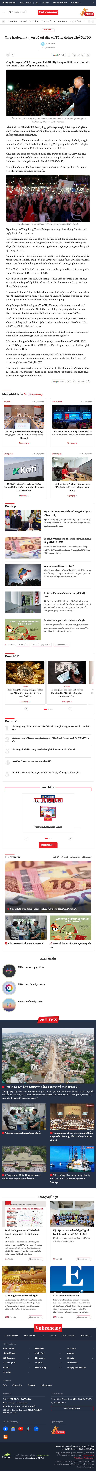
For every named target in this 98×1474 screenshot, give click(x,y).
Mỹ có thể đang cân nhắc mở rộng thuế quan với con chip (67, 513)
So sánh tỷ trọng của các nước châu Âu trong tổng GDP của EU (67, 541)
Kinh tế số (46, 21)
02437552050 (60, 1403)
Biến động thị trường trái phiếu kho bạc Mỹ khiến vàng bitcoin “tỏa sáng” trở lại (25, 693)
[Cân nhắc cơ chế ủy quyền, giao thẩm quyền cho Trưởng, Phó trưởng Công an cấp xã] (72, 1116)
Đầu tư (23, 21)
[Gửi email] (78, 55)
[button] (45, 709)
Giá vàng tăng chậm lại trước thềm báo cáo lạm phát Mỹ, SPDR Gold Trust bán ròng (51, 728)
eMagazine (86, 857)
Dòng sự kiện (48, 1197)
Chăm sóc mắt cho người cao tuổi (26, 943)
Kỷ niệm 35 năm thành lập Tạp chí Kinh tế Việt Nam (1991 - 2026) (71, 1232)
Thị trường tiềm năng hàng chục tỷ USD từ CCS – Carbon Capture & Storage (70, 1179)
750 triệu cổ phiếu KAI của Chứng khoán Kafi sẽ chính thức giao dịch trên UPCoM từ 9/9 (24, 487)
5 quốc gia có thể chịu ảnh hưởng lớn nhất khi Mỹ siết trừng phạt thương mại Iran (67, 693)
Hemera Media (42, 1455)
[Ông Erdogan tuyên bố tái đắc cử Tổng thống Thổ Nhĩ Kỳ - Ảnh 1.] (48, 176)
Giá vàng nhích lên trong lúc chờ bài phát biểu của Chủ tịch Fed (43, 749)
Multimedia (13, 857)
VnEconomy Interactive (66, 1296)
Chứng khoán (9, 3)
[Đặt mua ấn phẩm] (87, 12)
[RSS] (5, 1436)
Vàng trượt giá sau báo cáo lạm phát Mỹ (31, 761)
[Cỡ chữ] (13, 55)
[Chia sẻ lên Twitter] (74, 55)
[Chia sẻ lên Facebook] (69, 55)
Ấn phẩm (48, 787)
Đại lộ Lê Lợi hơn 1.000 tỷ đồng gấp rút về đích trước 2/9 (42, 1087)
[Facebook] (5, 1428)
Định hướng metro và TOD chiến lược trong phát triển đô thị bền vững (22, 1234)
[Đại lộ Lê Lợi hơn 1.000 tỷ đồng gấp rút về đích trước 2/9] (48, 1055)
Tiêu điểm (12, 21)
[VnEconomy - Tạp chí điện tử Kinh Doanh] (48, 1328)
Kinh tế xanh (60, 21)
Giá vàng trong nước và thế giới (21, 1296)
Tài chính (34, 21)
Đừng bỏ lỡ (12, 656)
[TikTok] (28, 1428)
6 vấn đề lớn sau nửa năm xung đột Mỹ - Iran (65, 595)
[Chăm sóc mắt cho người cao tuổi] (24, 1116)
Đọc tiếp (10, 506)
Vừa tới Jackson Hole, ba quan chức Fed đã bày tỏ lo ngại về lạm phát (46, 772)
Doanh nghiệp (57, 401)
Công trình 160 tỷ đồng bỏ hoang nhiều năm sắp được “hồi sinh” (21, 1177)
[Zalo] (36, 1428)
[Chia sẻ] (88, 55)
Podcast (64, 857)
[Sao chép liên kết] (83, 55)
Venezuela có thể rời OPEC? (59, 566)
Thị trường (75, 21)
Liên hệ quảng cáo (72, 1408)
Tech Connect (60, 3)
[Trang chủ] (3, 21)
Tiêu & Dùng (25, 3)
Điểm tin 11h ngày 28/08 (31, 984)
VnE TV (45, 3)
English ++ (76, 3)
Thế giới (25, 686)
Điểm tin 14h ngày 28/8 (31, 967)
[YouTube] (20, 1428)
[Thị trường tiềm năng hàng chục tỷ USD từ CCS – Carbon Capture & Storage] (72, 1159)
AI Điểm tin (48, 958)
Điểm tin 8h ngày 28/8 (30, 1001)
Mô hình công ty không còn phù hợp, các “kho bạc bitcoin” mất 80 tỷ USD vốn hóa (50, 739)
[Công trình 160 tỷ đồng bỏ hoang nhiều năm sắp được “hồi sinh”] (24, 1159)
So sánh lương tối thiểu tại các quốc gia (64, 620)
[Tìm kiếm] (10, 12)
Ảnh (5, 1385)
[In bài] (8, 55)
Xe (37, 3)
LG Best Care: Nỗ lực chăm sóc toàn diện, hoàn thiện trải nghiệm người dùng (72, 487)
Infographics (75, 857)
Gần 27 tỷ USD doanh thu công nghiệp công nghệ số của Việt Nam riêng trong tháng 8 (24, 435)
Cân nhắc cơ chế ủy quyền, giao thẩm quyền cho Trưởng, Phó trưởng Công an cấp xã (71, 1136)
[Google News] (58, 55)
